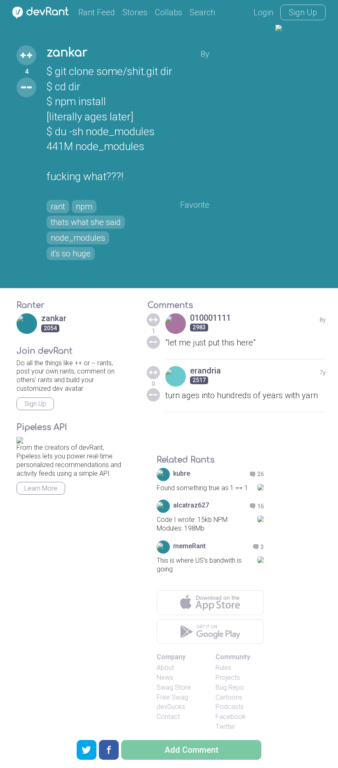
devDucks (171, 707)
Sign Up (303, 12)
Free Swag (172, 697)
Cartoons (229, 697)
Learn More (40, 488)
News (165, 677)
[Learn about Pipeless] (19, 439)
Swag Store (174, 687)
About (165, 668)
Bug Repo (230, 687)
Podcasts (230, 707)
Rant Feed (96, 12)
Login (263, 12)
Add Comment (191, 750)
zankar (67, 52)
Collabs (168, 12)
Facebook (231, 717)
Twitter (225, 726)
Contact (168, 717)
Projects (228, 677)
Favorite (194, 205)
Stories (135, 12)
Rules (223, 668)
